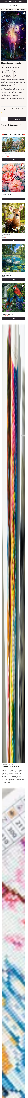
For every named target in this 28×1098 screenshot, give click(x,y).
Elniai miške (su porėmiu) (7, 235)
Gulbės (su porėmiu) (6, 275)
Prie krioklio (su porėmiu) (7, 314)
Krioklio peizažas (6, 155)
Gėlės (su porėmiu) (6, 194)
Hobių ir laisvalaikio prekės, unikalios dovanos (15, 9)
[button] (24, 5)
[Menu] (3, 5)
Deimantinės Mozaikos (7, 153)
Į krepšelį (17, 119)
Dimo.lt (2, 9)
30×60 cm (23, 104)
